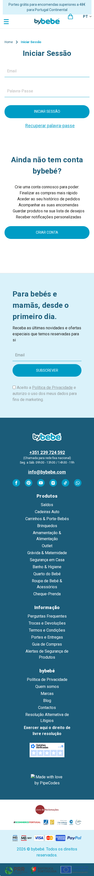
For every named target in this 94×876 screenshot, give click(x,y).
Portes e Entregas (47, 637)
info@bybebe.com (47, 472)
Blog (47, 700)
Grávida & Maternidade (47, 552)
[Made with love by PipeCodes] (47, 780)
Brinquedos (47, 525)
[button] (47, 869)
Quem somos (47, 686)
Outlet (47, 545)
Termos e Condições (47, 630)
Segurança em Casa (47, 559)
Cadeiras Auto (47, 511)
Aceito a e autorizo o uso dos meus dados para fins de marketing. (45, 393)
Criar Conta (47, 232)
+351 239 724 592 (47, 452)
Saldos (47, 504)
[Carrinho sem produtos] (70, 17)
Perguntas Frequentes (47, 616)
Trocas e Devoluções (47, 623)
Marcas (47, 693)
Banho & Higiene (47, 566)
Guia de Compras (47, 644)
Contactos (47, 707)
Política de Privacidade (52, 387)
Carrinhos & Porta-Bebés (47, 518)
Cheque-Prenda (47, 594)
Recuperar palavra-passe (50, 125)
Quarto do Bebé (47, 573)
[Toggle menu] (7, 21)
